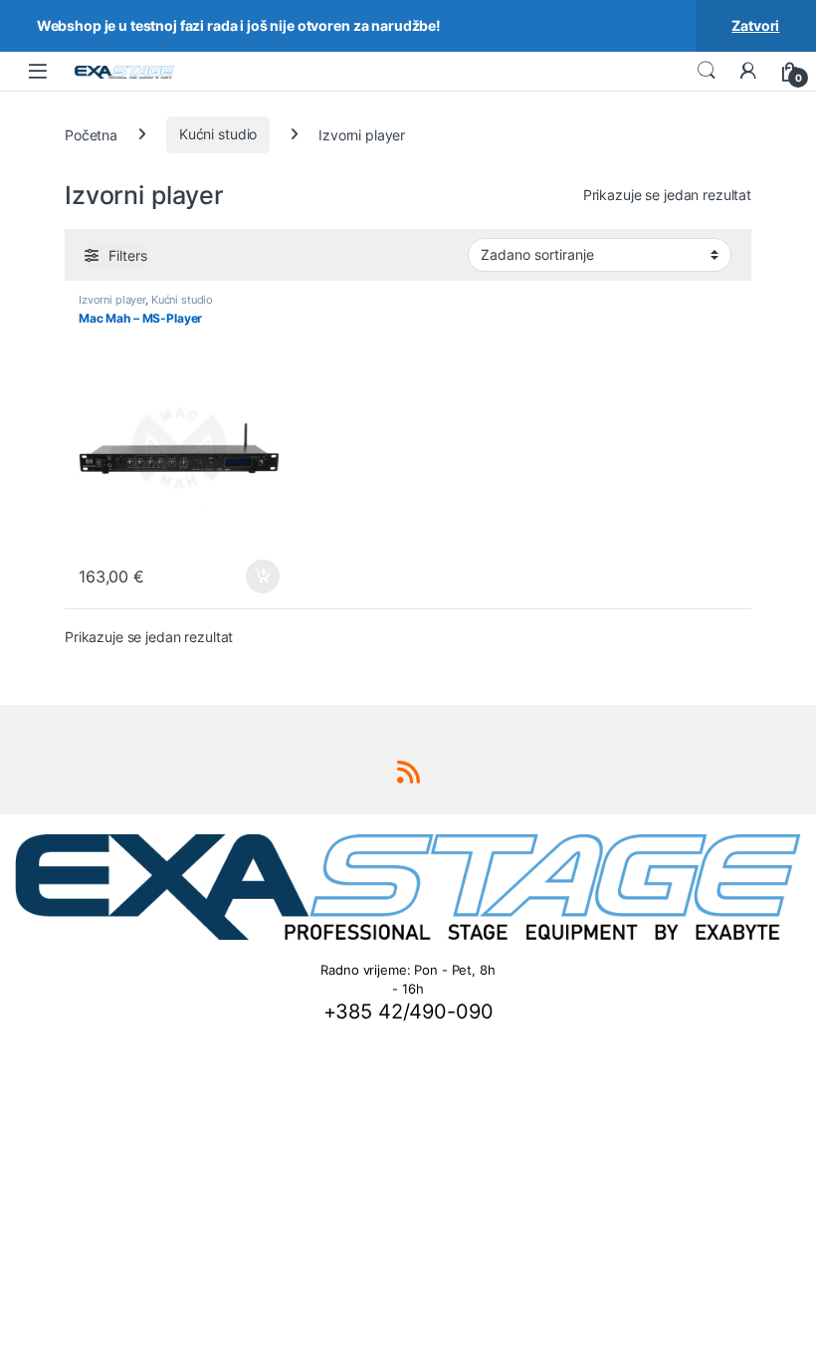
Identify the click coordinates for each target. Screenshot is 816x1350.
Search (706, 71)
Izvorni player (112, 300)
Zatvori (755, 25)
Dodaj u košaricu (253, 576)
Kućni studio (218, 133)
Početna (91, 133)
